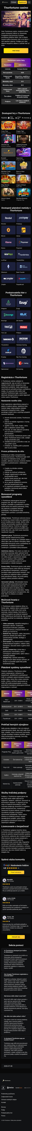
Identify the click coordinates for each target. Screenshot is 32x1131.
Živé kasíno (12, 117)
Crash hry (19, 117)
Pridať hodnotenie (16, 872)
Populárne (4, 117)
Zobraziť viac (16, 937)
